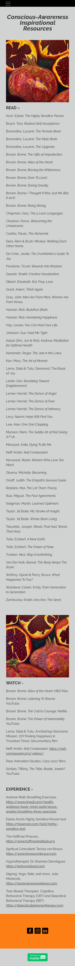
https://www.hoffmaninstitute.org (30, 841)
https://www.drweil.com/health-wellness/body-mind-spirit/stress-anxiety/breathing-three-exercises (32, 806)
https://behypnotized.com (25, 866)
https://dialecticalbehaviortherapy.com (34, 905)
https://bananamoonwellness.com (31, 883)
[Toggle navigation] (8, 3)
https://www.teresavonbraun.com (31, 854)
